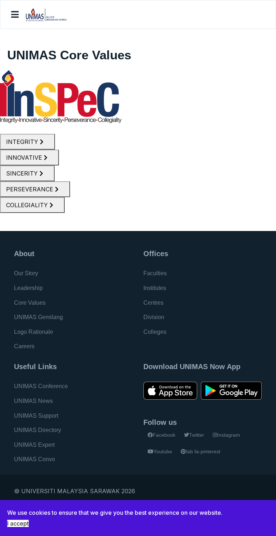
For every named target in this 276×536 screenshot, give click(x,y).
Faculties (155, 273)
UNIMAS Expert (34, 445)
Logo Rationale (33, 332)
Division (153, 317)
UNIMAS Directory (37, 430)
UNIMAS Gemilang (38, 317)
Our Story (26, 273)
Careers (24, 346)
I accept (18, 523)
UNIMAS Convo (34, 459)
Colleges (154, 332)
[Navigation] (15, 14)
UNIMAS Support (36, 416)
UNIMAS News (33, 401)
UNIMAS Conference (41, 386)
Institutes (154, 288)
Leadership (28, 288)
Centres (153, 303)
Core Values (30, 303)
